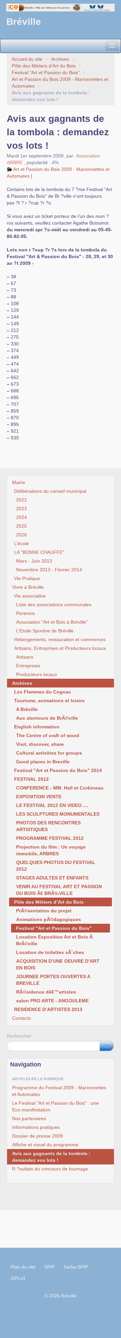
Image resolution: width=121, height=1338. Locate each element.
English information (36, 726)
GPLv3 (18, 1278)
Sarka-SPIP (76, 1267)
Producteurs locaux (36, 674)
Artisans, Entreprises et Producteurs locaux (60, 648)
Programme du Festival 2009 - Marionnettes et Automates (59, 1091)
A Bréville (27, 709)
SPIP (49, 1267)
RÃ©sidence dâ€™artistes (46, 992)
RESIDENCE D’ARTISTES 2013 (48, 1009)
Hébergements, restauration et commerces (60, 639)
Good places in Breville (43, 761)
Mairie (18, 482)
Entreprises (28, 665)
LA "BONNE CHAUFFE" (39, 552)
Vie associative (30, 596)
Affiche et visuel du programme (45, 1144)
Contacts (21, 1018)
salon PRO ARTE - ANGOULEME (52, 1000)
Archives (60, 59)
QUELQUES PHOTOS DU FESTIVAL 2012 (55, 866)
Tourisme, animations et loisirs (49, 700)
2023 (21, 508)
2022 (21, 500)
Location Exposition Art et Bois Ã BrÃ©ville (54, 940)
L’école (21, 543)
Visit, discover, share (40, 744)
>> (106, 1046)
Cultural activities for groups (49, 753)
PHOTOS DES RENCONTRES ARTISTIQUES (48, 826)
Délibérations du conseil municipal (50, 491)
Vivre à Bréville (28, 587)
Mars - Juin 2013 (34, 561)
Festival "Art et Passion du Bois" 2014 (58, 770)
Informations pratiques (36, 1127)
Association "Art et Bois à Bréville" (52, 622)
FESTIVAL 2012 (31, 779)
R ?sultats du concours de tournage (50, 1169)
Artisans (24, 657)
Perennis (25, 613)
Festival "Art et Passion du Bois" (46, 72)
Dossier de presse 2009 (37, 1136)
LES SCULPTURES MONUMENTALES (57, 814)
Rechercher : (20, 1036)
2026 (21, 534)
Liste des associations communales (53, 604)
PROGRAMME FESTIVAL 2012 (50, 838)
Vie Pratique (27, 578)
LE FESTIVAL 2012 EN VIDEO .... (52, 805)
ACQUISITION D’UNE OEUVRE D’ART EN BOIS (57, 964)
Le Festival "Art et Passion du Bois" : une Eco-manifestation (55, 1106)
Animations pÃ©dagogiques (48, 919)
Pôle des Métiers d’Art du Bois (44, 65)
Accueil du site (27, 59)
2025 (21, 526)
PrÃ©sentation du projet (44, 910)
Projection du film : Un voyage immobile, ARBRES (51, 850)
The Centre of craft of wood (47, 735)
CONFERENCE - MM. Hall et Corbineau (60, 788)
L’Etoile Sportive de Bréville (45, 630)
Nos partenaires (29, 1118)
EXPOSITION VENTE (39, 796)
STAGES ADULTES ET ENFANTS (52, 877)
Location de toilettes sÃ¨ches (50, 952)
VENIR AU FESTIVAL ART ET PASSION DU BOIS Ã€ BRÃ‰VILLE (59, 890)
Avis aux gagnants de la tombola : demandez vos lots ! (51, 1157)
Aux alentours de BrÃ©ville (47, 718)
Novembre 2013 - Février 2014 (49, 569)
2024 (21, 517)
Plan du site (23, 1267)
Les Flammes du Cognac (42, 692)
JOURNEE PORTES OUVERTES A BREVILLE (53, 980)
